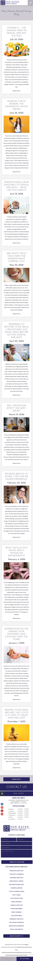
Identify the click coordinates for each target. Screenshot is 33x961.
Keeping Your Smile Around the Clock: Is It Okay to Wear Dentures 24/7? (16, 714)
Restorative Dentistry (16, 884)
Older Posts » (16, 779)
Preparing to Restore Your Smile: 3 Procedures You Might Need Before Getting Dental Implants (16, 331)
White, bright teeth (10, 285)
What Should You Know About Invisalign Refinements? (16, 552)
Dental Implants (16, 901)
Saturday (11, 819)
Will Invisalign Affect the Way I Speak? (16, 408)
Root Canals (16, 895)
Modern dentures (11, 744)
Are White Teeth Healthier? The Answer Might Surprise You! (16, 257)
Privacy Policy (25, 947)
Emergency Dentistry (16, 919)
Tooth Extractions (16, 898)
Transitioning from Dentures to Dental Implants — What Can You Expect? (16, 186)
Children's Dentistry (16, 877)
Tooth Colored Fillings (16, 891)
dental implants (24, 231)
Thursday (11, 815)
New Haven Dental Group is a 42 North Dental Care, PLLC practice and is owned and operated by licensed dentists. (16, 954)
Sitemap (26, 944)
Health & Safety (15, 936)
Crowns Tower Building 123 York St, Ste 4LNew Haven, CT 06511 (18, 802)
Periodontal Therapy (16, 881)
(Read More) (16, 91)
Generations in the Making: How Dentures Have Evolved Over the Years (16, 634)
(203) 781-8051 (18, 798)
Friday (10, 817)
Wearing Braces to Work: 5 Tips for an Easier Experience (16, 476)
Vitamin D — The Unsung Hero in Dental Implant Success (16, 32)
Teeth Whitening (16, 915)
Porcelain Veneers (16, 908)
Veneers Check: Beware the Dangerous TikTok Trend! (16, 105)
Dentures (6, 666)
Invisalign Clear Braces (16, 926)
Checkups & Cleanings (17, 874)
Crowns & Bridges (16, 888)
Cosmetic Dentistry (16, 905)
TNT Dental (18, 947)
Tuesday (11, 811)
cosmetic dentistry (13, 165)
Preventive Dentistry (16, 870)
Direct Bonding (16, 912)
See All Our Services (16, 929)
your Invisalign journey (22, 582)
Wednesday (12, 813)
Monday (11, 809)
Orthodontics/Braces (16, 922)
